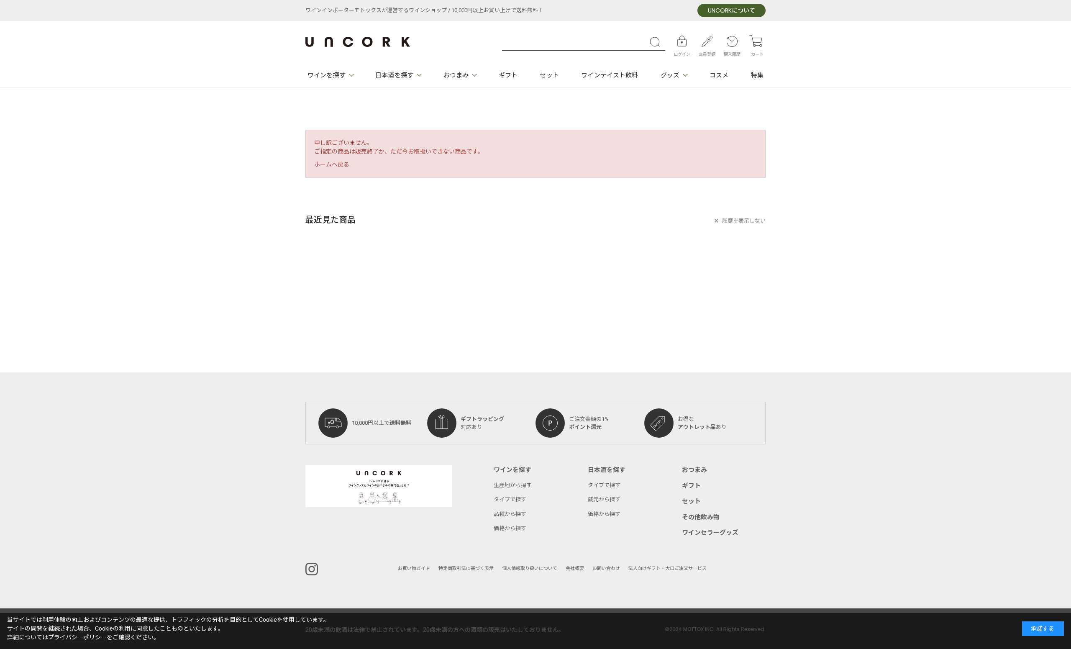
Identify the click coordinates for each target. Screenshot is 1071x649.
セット (549, 75)
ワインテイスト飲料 (609, 75)
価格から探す (510, 528)
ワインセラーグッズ (710, 532)
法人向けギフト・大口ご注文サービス (667, 568)
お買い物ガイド (414, 568)
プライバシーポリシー (77, 637)
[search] (656, 41)
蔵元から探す (604, 499)
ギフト (508, 75)
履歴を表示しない (744, 221)
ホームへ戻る (331, 164)
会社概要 (575, 568)
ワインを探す (326, 75)
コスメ (719, 75)
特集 (757, 75)
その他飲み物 (701, 517)
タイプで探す (510, 499)
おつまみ (456, 75)
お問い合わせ (606, 568)
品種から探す (510, 514)
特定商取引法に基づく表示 (466, 568)
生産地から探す (513, 485)
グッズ (670, 75)
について (731, 10)
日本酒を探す (394, 75)
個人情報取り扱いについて (529, 568)
